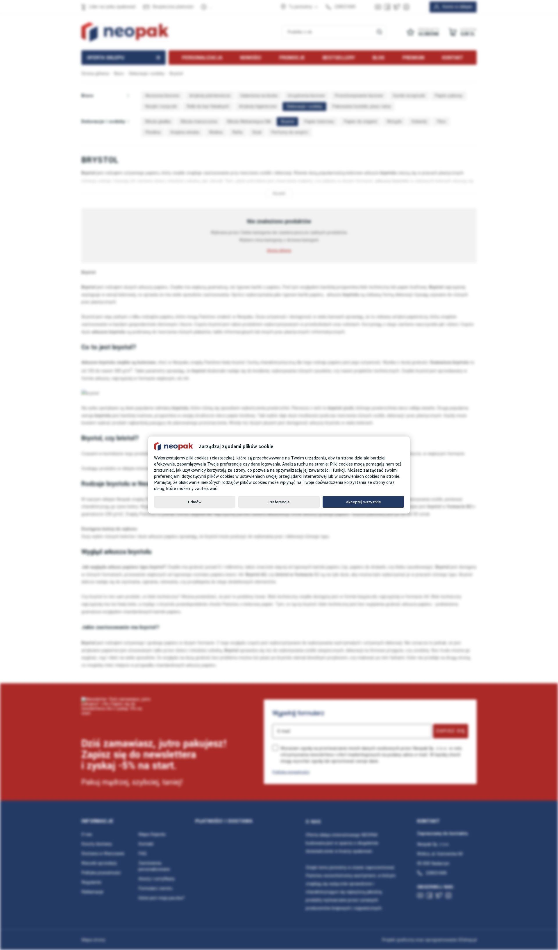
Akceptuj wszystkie (363, 502)
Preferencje (279, 502)
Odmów (194, 502)
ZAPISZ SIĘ (450, 731)
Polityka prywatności (291, 772)
